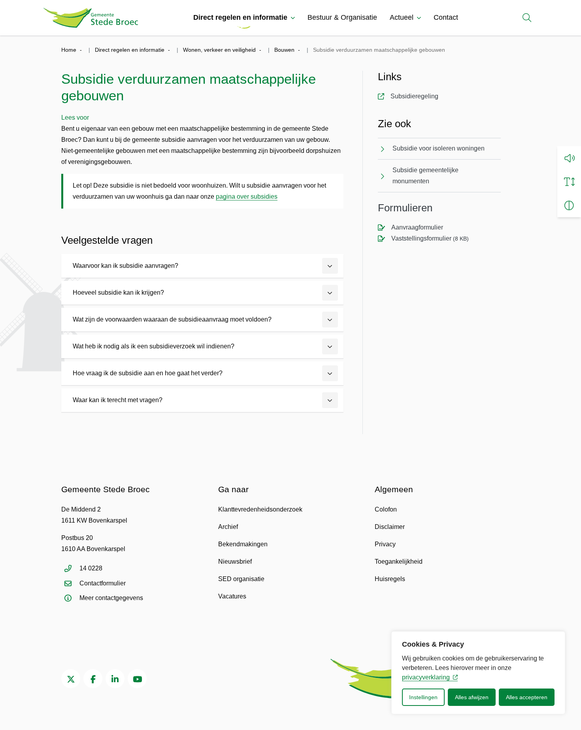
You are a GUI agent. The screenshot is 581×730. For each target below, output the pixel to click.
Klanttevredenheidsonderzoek (260, 509)
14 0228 (90, 568)
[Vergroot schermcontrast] (569, 205)
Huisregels (390, 579)
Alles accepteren (526, 697)
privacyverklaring (426, 677)
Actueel (401, 17)
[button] (569, 158)
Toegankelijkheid (399, 561)
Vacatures (232, 596)
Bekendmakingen (243, 544)
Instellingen (423, 697)
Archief (228, 526)
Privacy (385, 544)
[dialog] (478, 672)
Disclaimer (390, 526)
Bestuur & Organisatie (342, 17)
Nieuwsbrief (235, 561)
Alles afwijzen (472, 697)
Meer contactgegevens (111, 598)
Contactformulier (102, 583)
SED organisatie (241, 579)
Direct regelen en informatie (240, 17)
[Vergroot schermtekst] (569, 182)
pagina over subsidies (246, 196)
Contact (446, 17)
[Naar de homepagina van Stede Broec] (90, 18)
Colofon (386, 509)
